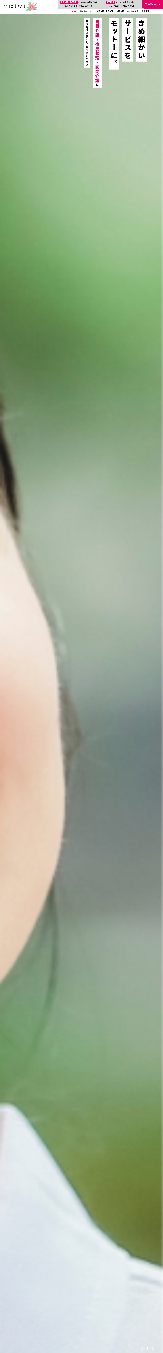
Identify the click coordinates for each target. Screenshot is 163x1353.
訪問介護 (120, 11)
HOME (74, 11)
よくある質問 (132, 11)
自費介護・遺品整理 (104, 11)
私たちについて (86, 11)
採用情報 (145, 11)
